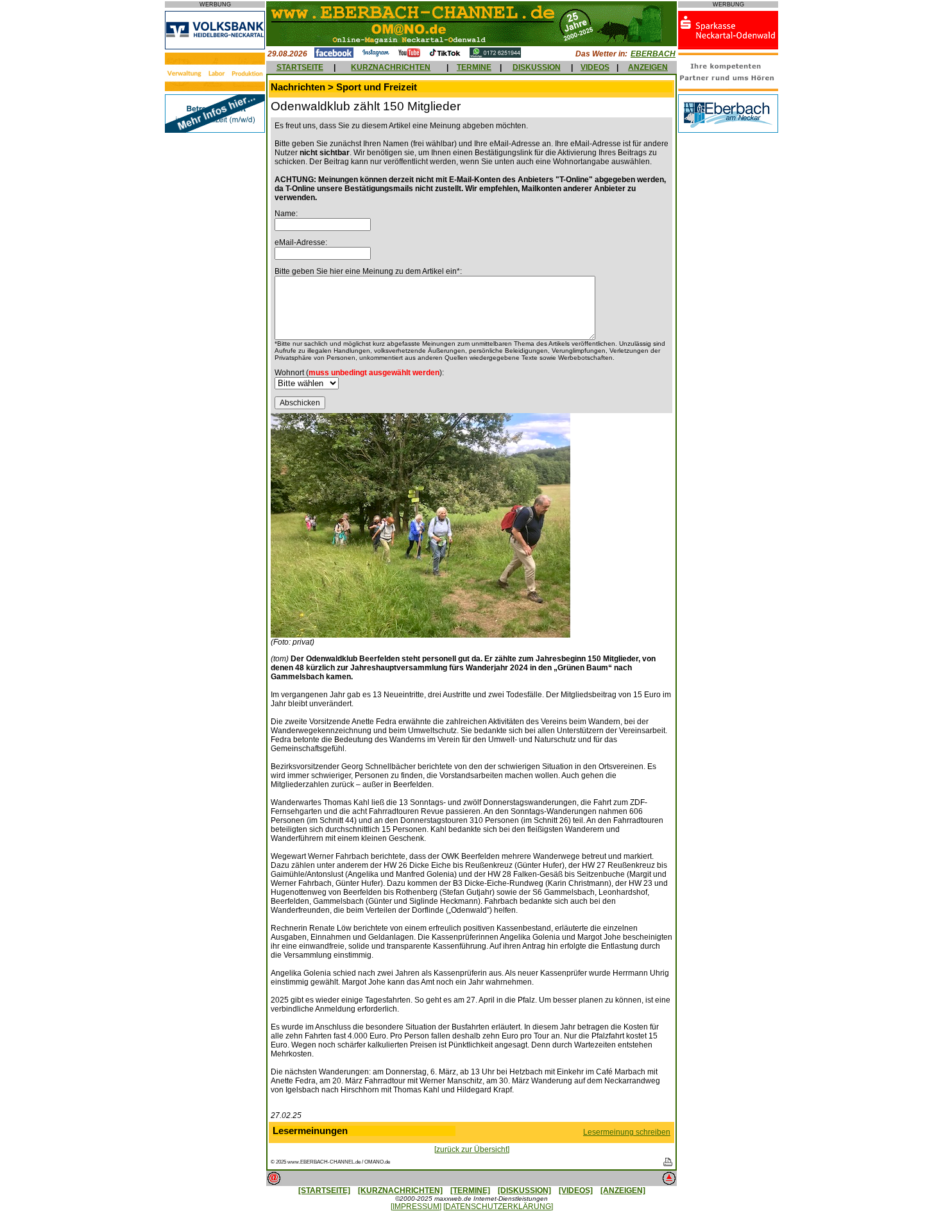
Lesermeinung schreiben (626, 1132)
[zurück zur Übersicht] (471, 1149)
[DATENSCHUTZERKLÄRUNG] (498, 1206)
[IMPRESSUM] (416, 1206)
